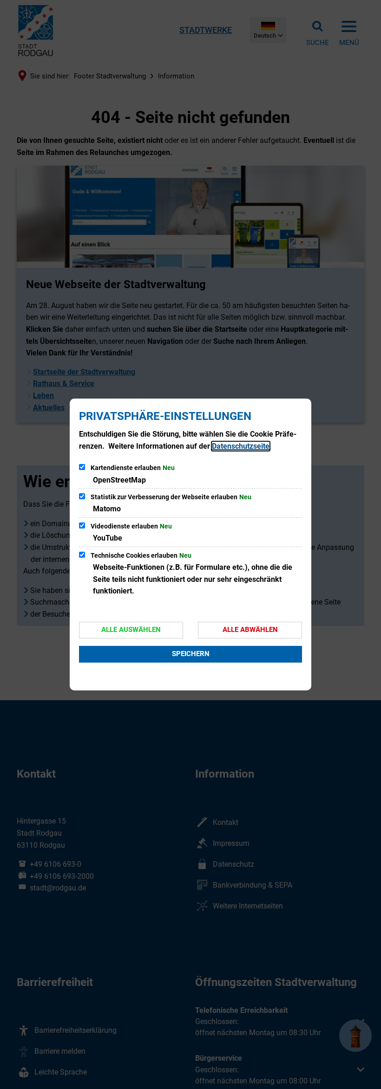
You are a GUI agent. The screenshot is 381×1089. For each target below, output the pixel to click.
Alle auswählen (131, 629)
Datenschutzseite (240, 446)
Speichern (191, 654)
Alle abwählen (250, 629)
